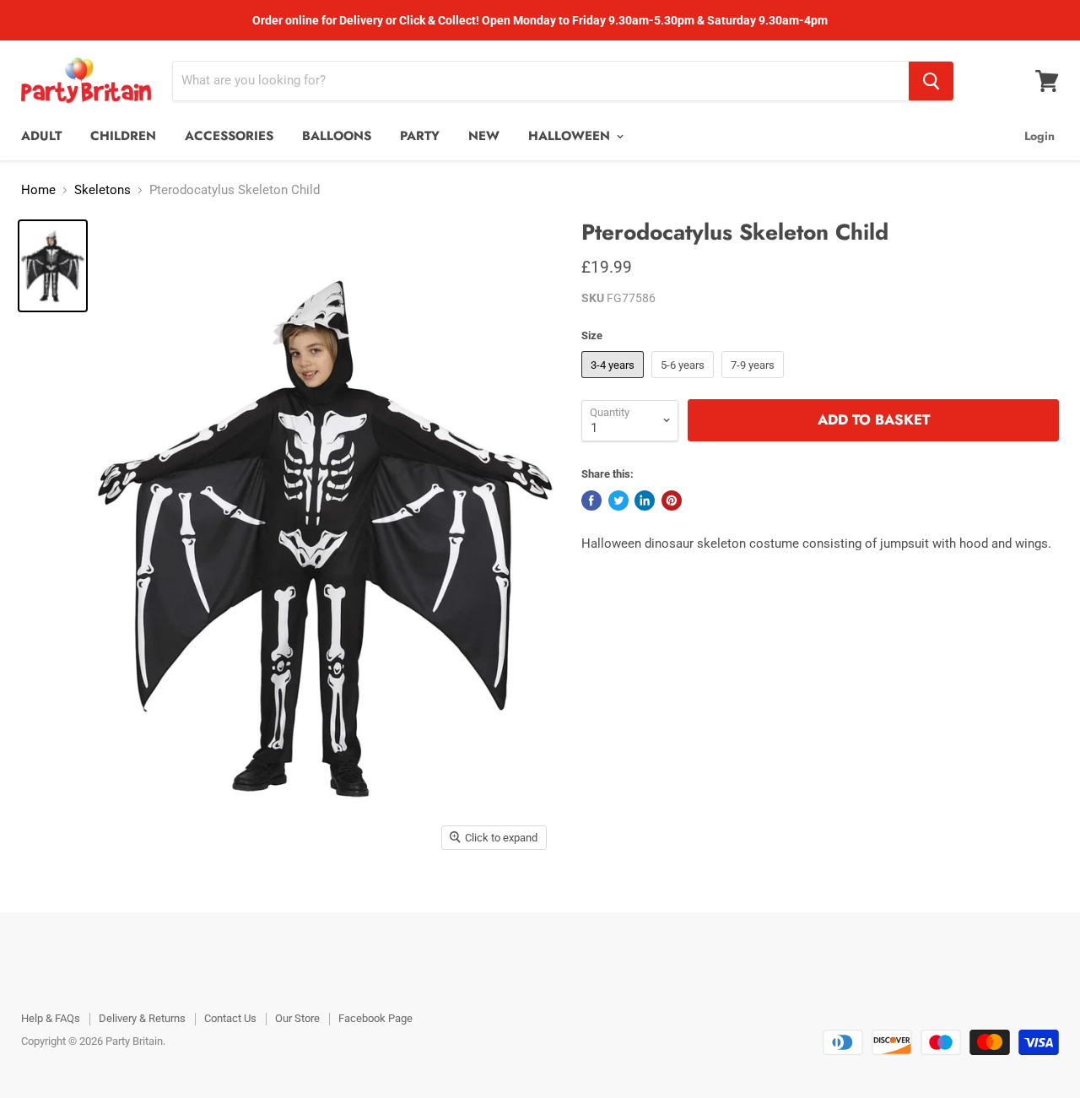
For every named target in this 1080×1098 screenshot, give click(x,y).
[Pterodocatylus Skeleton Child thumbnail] (52, 266)
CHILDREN (123, 136)
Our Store (297, 1018)
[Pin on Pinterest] (672, 500)
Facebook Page (375, 1018)
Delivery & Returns (142, 1018)
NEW (484, 136)
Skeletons (102, 190)
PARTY (420, 136)
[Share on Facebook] (591, 500)
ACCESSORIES (229, 136)
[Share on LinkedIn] (644, 500)
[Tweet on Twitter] (618, 500)
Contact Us (230, 1018)
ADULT (41, 136)
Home (38, 190)
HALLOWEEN (571, 136)
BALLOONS (336, 136)
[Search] (931, 81)
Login (1039, 135)
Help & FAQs (50, 1018)
